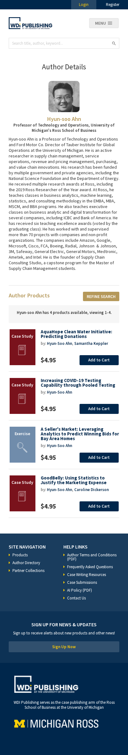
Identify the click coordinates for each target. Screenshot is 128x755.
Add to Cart (99, 360)
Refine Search (101, 296)
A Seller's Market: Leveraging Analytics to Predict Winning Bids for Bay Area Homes (80, 434)
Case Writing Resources (86, 574)
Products (20, 555)
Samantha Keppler (91, 343)
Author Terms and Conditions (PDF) (92, 557)
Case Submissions (82, 582)
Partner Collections (28, 570)
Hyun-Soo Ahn (59, 343)
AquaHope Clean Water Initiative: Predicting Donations (76, 334)
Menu (100, 23)
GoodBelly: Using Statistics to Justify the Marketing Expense (74, 480)
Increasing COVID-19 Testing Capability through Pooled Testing (78, 382)
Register (112, 4)
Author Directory (26, 562)
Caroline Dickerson (91, 489)
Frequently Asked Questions (90, 566)
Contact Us (76, 598)
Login (84, 4)
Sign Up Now (64, 646)
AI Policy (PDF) (79, 590)
